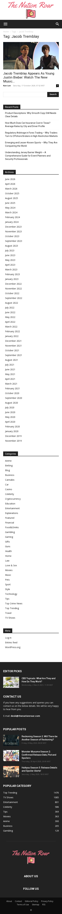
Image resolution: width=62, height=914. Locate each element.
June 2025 (10, 202)
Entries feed (11, 642)
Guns (7, 546)
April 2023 (10, 264)
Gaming (9, 536)
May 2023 (10, 259)
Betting (9, 465)
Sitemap (35, 904)
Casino (8, 489)
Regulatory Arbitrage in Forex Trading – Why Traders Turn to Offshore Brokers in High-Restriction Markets (31, 134)
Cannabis (9, 479)
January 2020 (11, 431)
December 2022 (13, 283)
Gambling (10, 532)
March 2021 (11, 383)
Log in (8, 637)
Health (8, 551)
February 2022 (12, 331)
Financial (9, 522)
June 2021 (10, 369)
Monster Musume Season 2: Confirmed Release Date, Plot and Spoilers (39, 754)
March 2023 (11, 269)
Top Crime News (13, 603)
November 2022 (13, 288)
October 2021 (12, 350)
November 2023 (13, 231)
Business (9, 475)
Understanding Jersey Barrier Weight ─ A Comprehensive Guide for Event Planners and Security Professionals (28, 155)
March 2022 (11, 326)
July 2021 (9, 364)
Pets (7, 579)
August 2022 (11, 302)
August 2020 (11, 402)
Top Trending (12, 608)
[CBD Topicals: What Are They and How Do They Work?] (11, 682)
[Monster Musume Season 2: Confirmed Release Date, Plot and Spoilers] (11, 755)
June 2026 (10, 179)
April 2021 (10, 378)
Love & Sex (11, 565)
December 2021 (13, 340)
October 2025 (12, 193)
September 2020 (13, 397)
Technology (11, 593)
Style (7, 589)
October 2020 (12, 393)
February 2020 (12, 426)
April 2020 (10, 421)
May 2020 (10, 416)
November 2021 (13, 345)
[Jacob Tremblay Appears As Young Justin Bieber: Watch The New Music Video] (31, 55)
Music (8, 574)
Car (7, 484)
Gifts (7, 541)
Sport (8, 584)
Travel (8, 612)
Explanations (11, 513)
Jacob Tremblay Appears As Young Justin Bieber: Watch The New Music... (28, 77)
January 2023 (11, 279)
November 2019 (13, 440)
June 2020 (10, 412)
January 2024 (11, 221)
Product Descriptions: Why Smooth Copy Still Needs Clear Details (30, 115)
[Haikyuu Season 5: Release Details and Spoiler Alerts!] (11, 771)
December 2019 (13, 435)
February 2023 (12, 274)
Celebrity (9, 494)
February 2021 (12, 388)
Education (10, 503)
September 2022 (13, 298)
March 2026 (11, 188)
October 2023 (12, 236)
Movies (9, 570)
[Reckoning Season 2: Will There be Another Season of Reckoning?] (11, 740)
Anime (8, 460)
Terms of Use (23, 904)
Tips (7, 598)
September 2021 (13, 355)
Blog (7, 470)
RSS (43, 904)
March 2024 (11, 212)
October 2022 (12, 293)
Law (7, 560)
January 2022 (11, 336)
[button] (5, 24)
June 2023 (10, 255)
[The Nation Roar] (31, 10)
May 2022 (10, 317)
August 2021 (11, 359)
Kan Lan (7, 85)
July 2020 (9, 407)
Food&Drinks (12, 527)
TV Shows (10, 617)
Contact (18, 901)
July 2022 (9, 307)
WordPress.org (12, 647)
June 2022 (10, 312)
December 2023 (13, 226)
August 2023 (11, 245)
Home (6, 31)
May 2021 (10, 374)
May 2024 (10, 207)
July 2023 (9, 250)
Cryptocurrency (13, 498)
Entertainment (12, 508)
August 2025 (11, 198)
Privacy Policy (47, 901)
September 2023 (13, 240)
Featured (9, 517)
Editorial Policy (31, 901)
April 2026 (10, 183)
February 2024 (12, 217)
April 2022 (10, 321)
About (9, 901)
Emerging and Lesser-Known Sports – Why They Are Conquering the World (31, 144)
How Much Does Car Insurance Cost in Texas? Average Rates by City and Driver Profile (27, 124)
